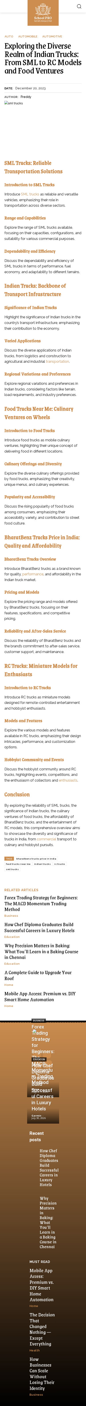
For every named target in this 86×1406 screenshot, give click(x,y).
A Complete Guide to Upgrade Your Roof (38, 975)
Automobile (27, 36)
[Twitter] (48, 1064)
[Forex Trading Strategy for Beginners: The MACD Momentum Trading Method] (43, 1084)
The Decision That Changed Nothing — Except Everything (42, 1329)
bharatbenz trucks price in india (36, 859)
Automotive (52, 36)
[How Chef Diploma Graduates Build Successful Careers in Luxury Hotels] (43, 1111)
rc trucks (59, 864)
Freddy (26, 97)
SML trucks (30, 194)
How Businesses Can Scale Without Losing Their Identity (42, 1373)
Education (12, 936)
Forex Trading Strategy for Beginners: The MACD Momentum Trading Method (41, 903)
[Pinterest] (38, 1064)
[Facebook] (37, 1054)
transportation (57, 361)
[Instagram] (47, 1054)
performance (32, 574)
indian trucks (42, 864)
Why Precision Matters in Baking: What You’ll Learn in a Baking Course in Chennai (41, 951)
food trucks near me (18, 864)
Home (8, 984)
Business (11, 915)
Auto (9, 36)
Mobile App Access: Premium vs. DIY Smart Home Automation (40, 996)
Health (35, 1350)
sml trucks (12, 869)
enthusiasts (68, 780)
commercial (46, 839)
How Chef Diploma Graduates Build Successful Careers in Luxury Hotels (39, 927)
